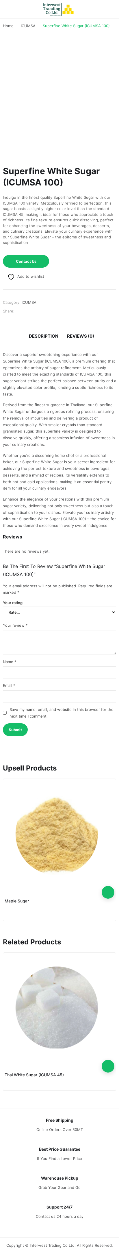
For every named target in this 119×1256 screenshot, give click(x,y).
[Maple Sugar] (59, 834)
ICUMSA (29, 302)
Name (9, 661)
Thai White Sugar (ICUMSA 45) (34, 1074)
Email (9, 685)
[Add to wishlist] (108, 879)
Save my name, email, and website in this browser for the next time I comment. (62, 712)
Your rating (13, 602)
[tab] (43, 336)
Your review (15, 625)
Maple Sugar (17, 900)
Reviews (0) (80, 336)
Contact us (26, 261)
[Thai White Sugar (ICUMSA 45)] (59, 1008)
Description (43, 336)
